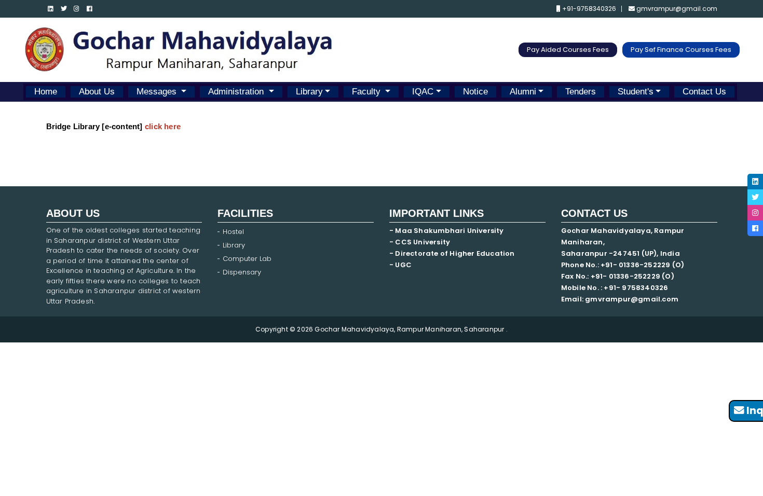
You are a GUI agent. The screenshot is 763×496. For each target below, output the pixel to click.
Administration (237, 92)
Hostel (233, 232)
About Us (97, 92)
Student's (635, 92)
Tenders (580, 92)
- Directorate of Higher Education (452, 253)
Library (309, 92)
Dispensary (242, 272)
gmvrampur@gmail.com (676, 9)
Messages (158, 92)
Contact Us (704, 92)
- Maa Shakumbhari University (447, 231)
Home (45, 92)
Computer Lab (248, 259)
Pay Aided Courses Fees (568, 49)
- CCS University (419, 242)
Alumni (523, 92)
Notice (475, 92)
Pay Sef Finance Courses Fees (681, 49)
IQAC (422, 92)
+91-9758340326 (588, 9)
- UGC (400, 265)
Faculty (367, 92)
